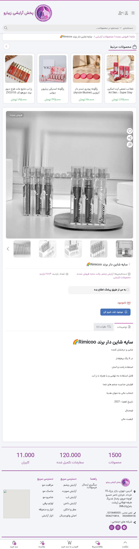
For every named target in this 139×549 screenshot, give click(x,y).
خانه (132, 36)
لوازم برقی (48, 503)
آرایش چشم (107, 274)
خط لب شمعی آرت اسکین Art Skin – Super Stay (120, 91)
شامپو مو (48, 497)
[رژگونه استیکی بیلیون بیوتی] (52, 69)
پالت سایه (95, 274)
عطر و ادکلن (70, 509)
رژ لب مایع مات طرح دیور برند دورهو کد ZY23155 (18, 91)
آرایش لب (71, 497)
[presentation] (6, 46)
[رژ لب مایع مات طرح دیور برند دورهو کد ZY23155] (19, 69)
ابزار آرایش (47, 516)
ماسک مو (48, 491)
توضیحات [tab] (122, 327)
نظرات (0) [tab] (101, 327)
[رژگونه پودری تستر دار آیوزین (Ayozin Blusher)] (86, 69)
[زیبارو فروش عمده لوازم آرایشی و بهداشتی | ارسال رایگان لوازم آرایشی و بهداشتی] (28, 13)
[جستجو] (5, 28)
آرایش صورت (69, 491)
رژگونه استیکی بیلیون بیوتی (52, 91)
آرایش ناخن (70, 503)
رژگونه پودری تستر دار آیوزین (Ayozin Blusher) (86, 91)
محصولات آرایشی (104, 36)
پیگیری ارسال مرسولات (89, 486)
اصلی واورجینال (67, 516)
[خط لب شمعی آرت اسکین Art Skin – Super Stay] (120, 69)
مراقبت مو (47, 485)
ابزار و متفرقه (46, 509)
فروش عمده (121, 36)
